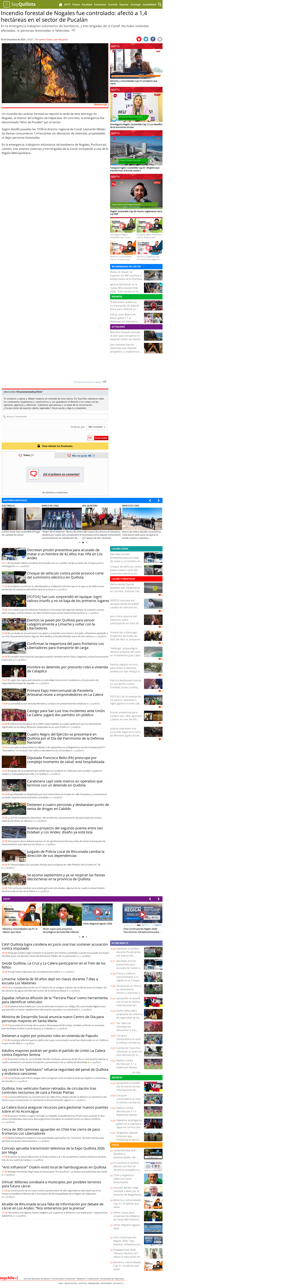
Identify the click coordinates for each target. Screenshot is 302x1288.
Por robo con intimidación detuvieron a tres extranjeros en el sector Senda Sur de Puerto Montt (128, 1031)
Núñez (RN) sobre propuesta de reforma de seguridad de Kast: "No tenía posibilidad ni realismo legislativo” (129, 1019)
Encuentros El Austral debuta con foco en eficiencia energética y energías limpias (126, 1168)
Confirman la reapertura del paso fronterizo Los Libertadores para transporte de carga (65, 645)
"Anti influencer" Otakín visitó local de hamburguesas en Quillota (54, 1167)
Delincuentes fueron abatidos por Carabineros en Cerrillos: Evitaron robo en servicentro (125, 589)
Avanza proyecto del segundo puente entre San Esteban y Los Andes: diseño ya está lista (65, 830)
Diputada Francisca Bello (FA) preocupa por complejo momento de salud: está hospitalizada (65, 759)
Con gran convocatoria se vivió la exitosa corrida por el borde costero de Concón (128, 1042)
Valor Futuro (71, 1283)
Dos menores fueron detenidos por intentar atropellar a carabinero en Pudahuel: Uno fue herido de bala (125, 351)
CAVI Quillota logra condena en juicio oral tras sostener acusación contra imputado (55, 946)
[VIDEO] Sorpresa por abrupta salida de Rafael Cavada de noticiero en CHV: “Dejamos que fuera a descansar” (126, 607)
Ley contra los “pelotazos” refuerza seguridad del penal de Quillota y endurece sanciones (55, 1071)
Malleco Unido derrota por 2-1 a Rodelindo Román (126, 1064)
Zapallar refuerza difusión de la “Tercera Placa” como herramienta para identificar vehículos (55, 999)
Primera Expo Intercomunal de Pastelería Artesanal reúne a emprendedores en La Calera (65, 692)
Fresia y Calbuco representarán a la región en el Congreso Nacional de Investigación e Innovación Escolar (129, 982)
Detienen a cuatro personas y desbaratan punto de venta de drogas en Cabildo (68, 806)
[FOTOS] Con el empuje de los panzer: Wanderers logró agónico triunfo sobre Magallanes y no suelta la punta (126, 703)
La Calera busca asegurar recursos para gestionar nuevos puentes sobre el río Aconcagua (55, 1109)
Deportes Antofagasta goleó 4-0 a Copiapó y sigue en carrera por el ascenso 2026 (129, 1125)
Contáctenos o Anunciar (63, 1278)
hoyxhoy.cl (119, 1283)
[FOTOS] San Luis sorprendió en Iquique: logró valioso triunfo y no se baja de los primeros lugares (68, 598)
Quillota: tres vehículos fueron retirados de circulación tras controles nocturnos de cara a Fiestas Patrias (49, 1090)
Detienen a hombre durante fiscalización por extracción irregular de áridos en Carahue (129, 955)
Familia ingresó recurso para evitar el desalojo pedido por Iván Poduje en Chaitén (125, 670)
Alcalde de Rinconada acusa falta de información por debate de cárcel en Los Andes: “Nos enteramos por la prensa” (52, 1206)
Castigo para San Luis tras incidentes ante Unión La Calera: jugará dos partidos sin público (66, 712)
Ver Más (136, 1072)
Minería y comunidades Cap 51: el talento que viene (127, 1203)
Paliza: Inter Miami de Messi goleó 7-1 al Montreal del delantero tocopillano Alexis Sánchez (125, 320)
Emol (61, 1283)
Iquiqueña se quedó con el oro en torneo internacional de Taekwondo (128, 1003)
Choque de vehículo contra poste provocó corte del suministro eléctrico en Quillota (65, 575)
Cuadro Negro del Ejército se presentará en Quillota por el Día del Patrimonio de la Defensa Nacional (65, 738)
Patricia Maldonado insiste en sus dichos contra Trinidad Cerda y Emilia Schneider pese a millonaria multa (125, 687)
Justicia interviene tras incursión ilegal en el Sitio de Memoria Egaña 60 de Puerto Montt (125, 734)
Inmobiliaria (94, 1283)
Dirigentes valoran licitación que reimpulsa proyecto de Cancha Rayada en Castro (129, 1139)
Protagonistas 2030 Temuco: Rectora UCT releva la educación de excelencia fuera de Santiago (126, 1256)
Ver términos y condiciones (55, 492)
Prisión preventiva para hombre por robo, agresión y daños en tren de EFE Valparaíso (126, 718)
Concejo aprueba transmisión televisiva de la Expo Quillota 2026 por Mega (53, 1150)
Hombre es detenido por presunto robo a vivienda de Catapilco (67, 669)
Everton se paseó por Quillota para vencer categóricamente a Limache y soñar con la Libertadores (61, 624)
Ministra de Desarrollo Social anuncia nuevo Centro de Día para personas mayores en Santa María (53, 1018)
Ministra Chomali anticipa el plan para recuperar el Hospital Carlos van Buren (125, 335)
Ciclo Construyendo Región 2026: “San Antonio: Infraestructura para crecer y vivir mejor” (127, 1244)
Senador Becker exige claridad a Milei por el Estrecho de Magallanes (127, 1191)
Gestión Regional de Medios (37, 1278)
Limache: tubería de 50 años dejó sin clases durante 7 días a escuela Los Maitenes (50, 981)
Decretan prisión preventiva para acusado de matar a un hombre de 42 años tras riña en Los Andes (65, 554)
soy (23, 566)
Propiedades (106, 1283)
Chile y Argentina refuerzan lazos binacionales (123, 1179)
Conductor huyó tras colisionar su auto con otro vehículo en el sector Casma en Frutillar (129, 1055)
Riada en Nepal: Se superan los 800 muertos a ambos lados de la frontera (126, 275)
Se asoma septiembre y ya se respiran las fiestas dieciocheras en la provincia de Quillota (66, 877)
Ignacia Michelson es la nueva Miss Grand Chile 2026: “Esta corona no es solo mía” (124, 290)
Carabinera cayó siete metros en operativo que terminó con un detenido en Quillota (65, 783)
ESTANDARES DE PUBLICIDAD (112, 1278)
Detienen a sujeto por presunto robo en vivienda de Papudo (50, 1035)
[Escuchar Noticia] (73, 30)
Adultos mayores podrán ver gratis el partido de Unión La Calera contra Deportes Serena (53, 1052)
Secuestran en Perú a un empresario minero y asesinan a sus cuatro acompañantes (128, 992)
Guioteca (83, 1283)
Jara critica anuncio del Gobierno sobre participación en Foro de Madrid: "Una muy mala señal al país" (124, 623)
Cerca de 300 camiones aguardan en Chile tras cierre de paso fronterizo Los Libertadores (51, 1131)
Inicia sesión (58, 408)
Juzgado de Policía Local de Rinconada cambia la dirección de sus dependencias (65, 853)
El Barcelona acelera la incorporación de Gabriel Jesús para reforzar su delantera (124, 307)
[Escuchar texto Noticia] (104, 382)
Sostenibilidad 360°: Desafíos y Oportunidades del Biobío (125, 1155)
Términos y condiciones (88, 1278)
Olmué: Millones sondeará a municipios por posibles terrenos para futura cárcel (51, 1184)
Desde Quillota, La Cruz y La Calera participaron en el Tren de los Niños (54, 965)
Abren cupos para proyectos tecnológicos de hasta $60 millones (126, 1216)
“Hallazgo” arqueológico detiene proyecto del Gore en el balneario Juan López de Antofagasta (125, 653)
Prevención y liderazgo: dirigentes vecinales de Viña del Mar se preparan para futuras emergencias (125, 638)
